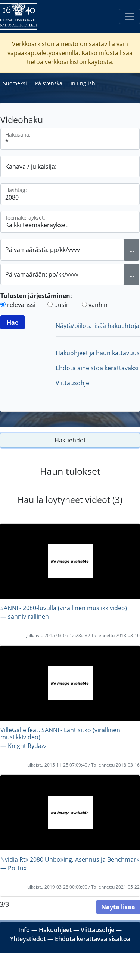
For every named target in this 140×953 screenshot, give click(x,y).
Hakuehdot (70, 440)
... (132, 250)
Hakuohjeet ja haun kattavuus (98, 353)
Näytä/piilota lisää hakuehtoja (97, 326)
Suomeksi (15, 83)
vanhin (98, 305)
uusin (62, 305)
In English (83, 83)
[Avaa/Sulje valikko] (129, 16)
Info (24, 930)
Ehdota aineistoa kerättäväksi (97, 368)
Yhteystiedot (28, 939)
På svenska (48, 83)
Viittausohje (72, 383)
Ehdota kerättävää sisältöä (92, 939)
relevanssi (21, 305)
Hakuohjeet (55, 930)
